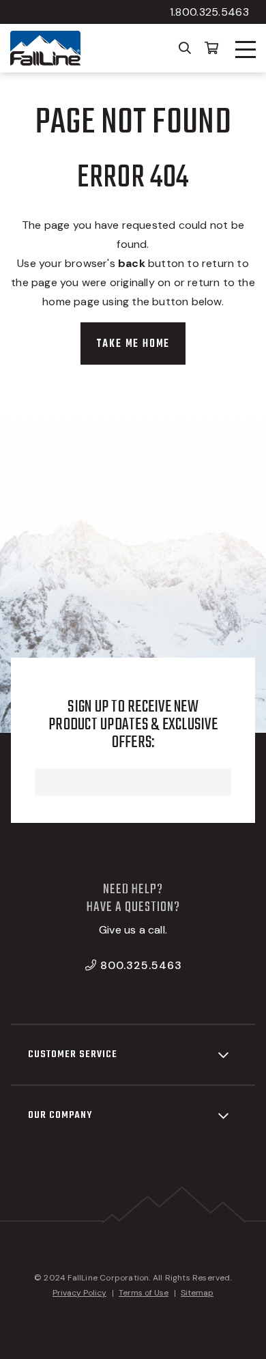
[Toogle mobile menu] (245, 49)
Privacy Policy (79, 1293)
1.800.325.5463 (209, 11)
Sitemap (197, 1293)
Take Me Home (133, 344)
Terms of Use (143, 1293)
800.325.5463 (141, 965)
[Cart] (212, 47)
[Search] (185, 47)
